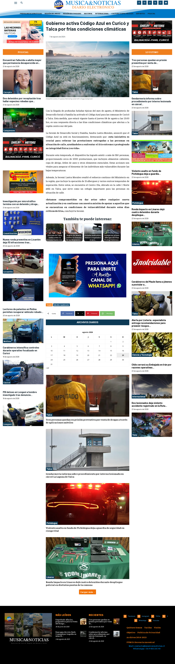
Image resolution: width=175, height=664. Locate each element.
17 (51, 355)
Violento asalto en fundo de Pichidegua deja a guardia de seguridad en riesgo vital (85, 529)
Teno (134, 435)
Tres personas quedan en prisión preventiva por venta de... (149, 61)
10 (51, 351)
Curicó (6, 382)
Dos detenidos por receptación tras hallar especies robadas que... (22, 100)
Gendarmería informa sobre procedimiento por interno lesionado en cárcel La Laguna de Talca (85, 475)
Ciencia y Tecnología (142, 354)
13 (88, 351)
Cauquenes (9, 130)
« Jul (47, 368)
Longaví (7, 424)
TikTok (158, 616)
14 (99, 351)
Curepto (7, 92)
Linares (50, 577)
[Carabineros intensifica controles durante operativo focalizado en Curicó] (23, 372)
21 (99, 355)
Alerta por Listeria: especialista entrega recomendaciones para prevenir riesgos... (149, 323)
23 (123, 355)
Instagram (145, 616)
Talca (49, 415)
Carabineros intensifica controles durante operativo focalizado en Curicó (21, 350)
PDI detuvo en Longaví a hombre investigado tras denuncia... (20, 393)
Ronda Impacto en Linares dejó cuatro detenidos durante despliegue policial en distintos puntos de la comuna (84, 583)
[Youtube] (166, 3)
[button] (22, 3)
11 (64, 351)
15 (111, 351)
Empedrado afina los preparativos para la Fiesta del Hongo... (66, 622)
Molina (7, 341)
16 (123, 351)
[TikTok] (150, 3)
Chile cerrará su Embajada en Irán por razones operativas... (151, 366)
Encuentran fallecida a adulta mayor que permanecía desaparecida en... (22, 61)
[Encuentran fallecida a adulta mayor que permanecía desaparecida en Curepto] (23, 82)
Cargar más (86, 591)
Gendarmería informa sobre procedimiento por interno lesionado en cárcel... (151, 101)
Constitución (10, 233)
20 (88, 355)
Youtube (156, 620)
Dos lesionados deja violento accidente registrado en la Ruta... (149, 404)
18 (64, 355)
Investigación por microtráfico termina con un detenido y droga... (21, 203)
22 (111, 355)
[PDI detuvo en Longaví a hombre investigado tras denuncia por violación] (23, 414)
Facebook (131, 616)
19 (77, 355)
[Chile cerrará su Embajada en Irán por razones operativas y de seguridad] (152, 386)
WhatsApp (142, 620)
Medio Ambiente (61, 305)
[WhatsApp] (160, 3)
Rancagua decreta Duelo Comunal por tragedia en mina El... (65, 634)
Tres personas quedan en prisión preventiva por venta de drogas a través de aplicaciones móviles (86, 421)
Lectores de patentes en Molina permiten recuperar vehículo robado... (23, 311)
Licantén (8, 271)
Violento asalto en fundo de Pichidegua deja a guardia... (146, 172)
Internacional (138, 396)
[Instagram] (144, 3)
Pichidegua (52, 523)
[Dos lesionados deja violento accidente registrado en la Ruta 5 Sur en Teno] (152, 425)
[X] (155, 3)
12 (77, 351)
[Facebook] (139, 3)
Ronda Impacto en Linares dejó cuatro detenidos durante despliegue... (148, 212)
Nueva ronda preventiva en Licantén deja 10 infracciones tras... (22, 241)
